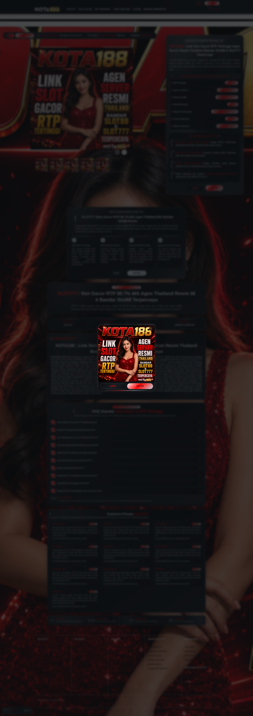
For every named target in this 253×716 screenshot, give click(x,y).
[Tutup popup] (151, 329)
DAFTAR (140, 386)
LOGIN (113, 386)
